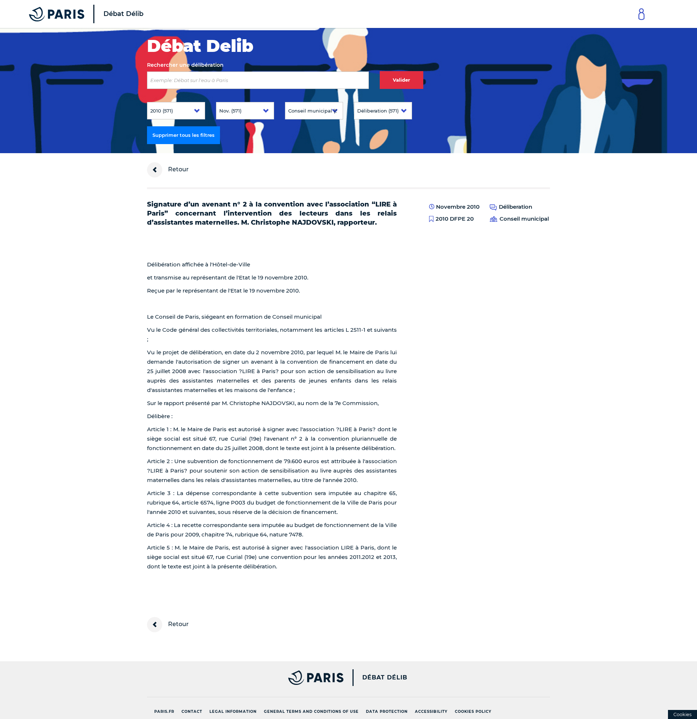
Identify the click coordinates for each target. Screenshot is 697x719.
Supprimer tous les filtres (183, 135)
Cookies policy (473, 711)
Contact (192, 711)
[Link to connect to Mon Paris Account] (641, 14)
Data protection (387, 711)
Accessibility (431, 711)
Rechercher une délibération (185, 65)
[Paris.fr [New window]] (242, 677)
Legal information (233, 711)
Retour (178, 169)
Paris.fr (164, 711)
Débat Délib (384, 677)
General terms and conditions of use (311, 711)
